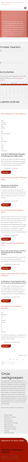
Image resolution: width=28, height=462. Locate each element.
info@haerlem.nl (5, 457)
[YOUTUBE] (9, 442)
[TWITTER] (6, 442)
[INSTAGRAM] (13, 442)
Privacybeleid (14, 457)
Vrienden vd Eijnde (16, 231)
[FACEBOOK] (2, 442)
